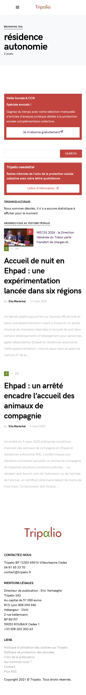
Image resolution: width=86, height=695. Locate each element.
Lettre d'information (40, 188)
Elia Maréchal (17, 301)
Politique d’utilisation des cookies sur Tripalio (36, 648)
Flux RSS (10, 672)
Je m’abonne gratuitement (41, 132)
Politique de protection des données (29, 652)
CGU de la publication (19, 657)
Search (71, 153)
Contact (9, 667)
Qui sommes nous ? (18, 662)
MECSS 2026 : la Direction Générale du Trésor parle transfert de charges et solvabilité (55, 238)
